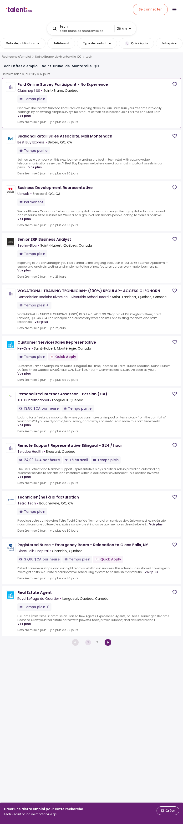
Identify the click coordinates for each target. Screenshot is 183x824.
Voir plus (24, 116)
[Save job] (174, 84)
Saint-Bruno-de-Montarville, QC (58, 56)
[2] (108, 642)
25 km (122, 28)
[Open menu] (174, 9)
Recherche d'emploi (16, 56)
